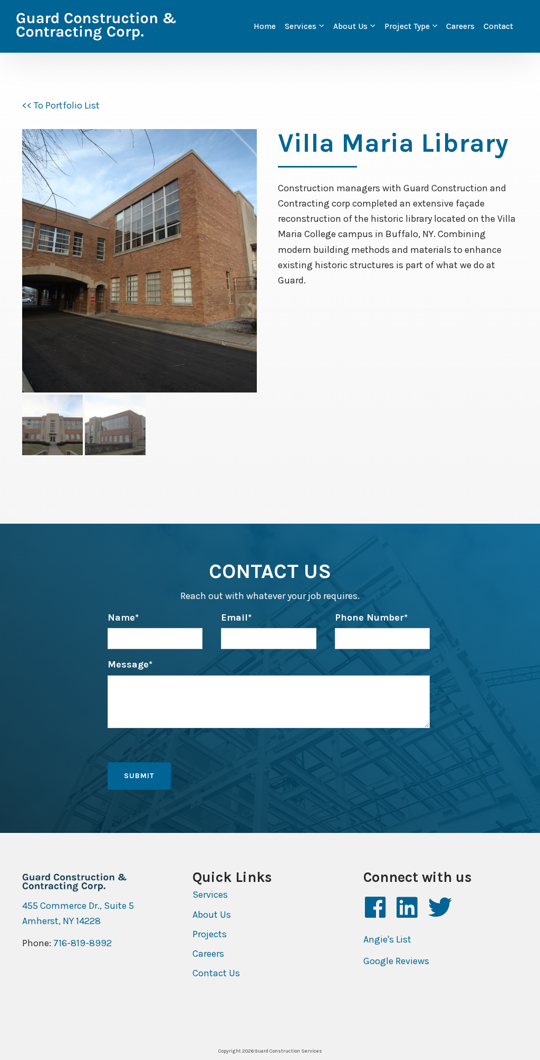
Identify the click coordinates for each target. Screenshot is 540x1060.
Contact (498, 26)
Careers (460, 26)
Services (300, 26)
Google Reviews (396, 961)
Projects (209, 934)
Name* (123, 617)
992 (103, 943)
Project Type (407, 26)
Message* (130, 664)
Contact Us (216, 973)
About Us (350, 26)
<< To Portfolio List (61, 105)
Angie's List (387, 939)
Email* (236, 617)
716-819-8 (74, 943)
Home (265, 26)
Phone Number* (371, 617)
